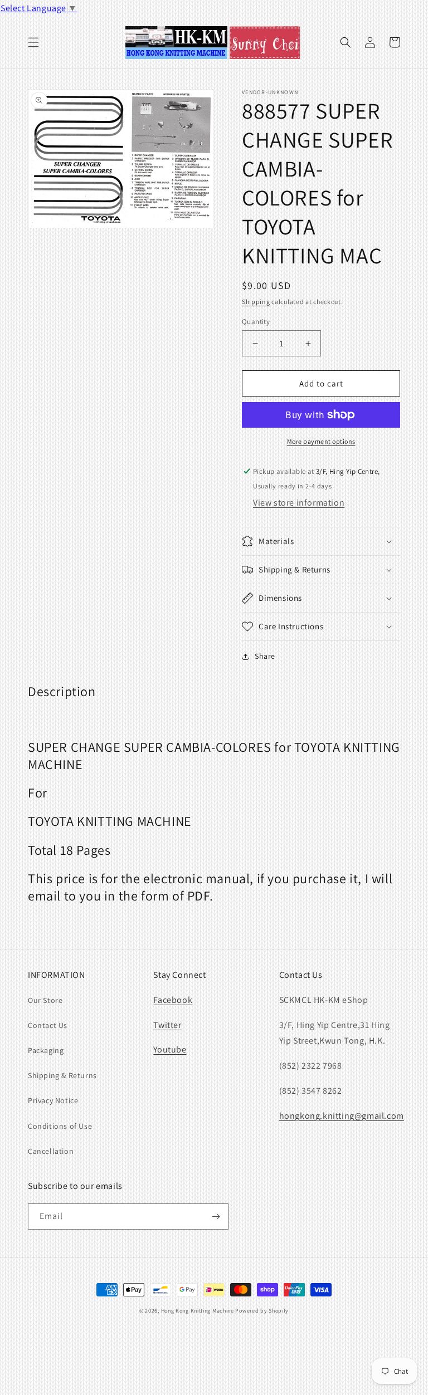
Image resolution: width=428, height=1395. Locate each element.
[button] (33, 42)
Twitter (167, 1025)
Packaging (46, 1050)
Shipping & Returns (62, 1075)
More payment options (321, 441)
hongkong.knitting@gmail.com (341, 1116)
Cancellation (51, 1151)
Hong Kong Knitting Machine (197, 1310)
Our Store (45, 1000)
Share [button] (265, 656)
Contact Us (47, 1025)
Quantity (256, 321)
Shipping (256, 301)
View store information (298, 502)
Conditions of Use (60, 1126)
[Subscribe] (215, 1216)
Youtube (169, 1049)
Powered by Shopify (262, 1310)
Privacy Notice (53, 1100)
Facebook (172, 1000)
